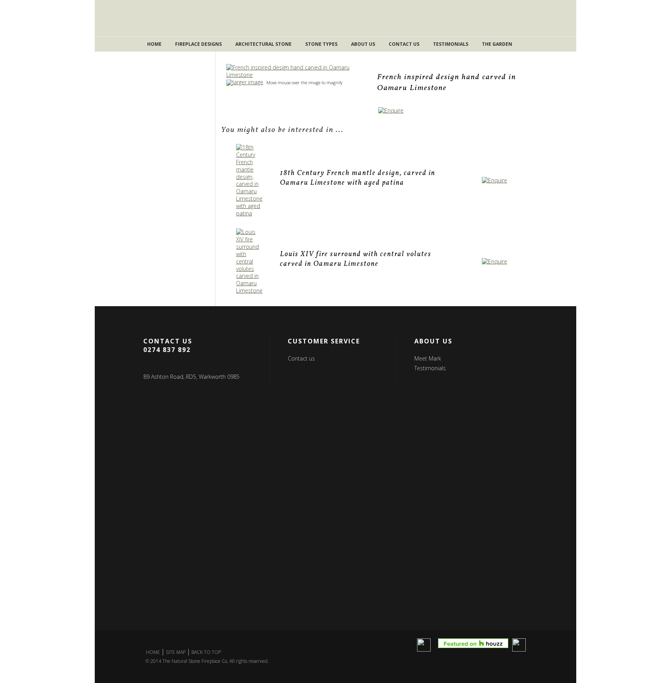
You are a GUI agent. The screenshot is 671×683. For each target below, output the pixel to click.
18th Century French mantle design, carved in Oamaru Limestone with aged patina (357, 178)
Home (154, 44)
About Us (363, 44)
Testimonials (450, 44)
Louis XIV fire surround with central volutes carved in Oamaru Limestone (355, 259)
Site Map (176, 652)
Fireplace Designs (198, 44)
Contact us (301, 358)
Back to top (206, 652)
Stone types (321, 44)
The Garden (497, 44)
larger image (248, 82)
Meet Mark (427, 358)
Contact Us (404, 44)
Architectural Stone (263, 44)
